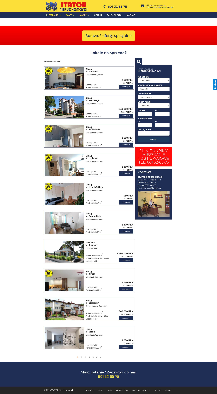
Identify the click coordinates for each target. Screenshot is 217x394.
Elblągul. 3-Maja (94, 274)
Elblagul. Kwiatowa (94, 72)
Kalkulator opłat (122, 390)
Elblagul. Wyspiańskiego (94, 187)
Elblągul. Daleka (94, 332)
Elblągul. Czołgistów (96, 303)
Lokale (83, 15)
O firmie (98, 15)
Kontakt (130, 15)
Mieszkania (89, 390)
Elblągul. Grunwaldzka (94, 216)
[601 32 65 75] (105, 6)
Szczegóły (126, 87)
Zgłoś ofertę (114, 15)
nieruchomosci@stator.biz (162, 7)
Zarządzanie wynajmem (141, 390)
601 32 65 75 (117, 6)
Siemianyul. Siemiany (92, 245)
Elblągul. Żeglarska (94, 159)
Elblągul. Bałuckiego (94, 101)
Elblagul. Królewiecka (94, 130)
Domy (100, 390)
